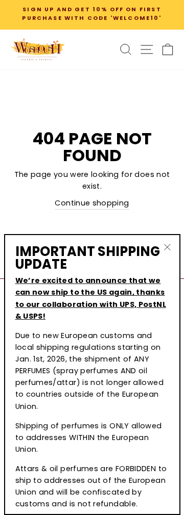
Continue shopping (92, 203)
